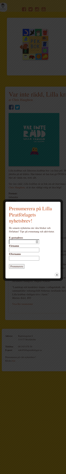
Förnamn (14, 246)
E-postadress (16, 237)
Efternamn (15, 254)
